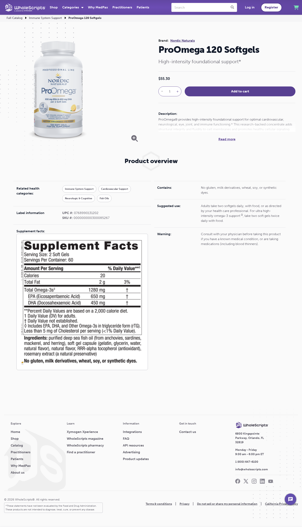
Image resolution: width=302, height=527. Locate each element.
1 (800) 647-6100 (246, 462)
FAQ (126, 439)
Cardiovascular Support (114, 189)
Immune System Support (45, 18)
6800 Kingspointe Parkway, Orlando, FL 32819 (249, 438)
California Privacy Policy (281, 504)
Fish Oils (104, 198)
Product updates (136, 459)
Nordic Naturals (182, 41)
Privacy (184, 504)
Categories (71, 7)
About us (17, 472)
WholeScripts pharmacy (85, 445)
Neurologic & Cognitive (78, 198)
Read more (226, 139)
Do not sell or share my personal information (227, 504)
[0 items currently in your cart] (296, 7)
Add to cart (240, 91)
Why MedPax (98, 7)
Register (271, 7)
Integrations (132, 432)
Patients (143, 7)
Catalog (17, 445)
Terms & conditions (159, 504)
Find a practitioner (81, 452)
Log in (250, 7)
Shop (54, 7)
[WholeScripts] (25, 7)
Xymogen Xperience (82, 432)
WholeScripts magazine (85, 439)
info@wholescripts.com (251, 469)
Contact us (187, 432)
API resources (133, 445)
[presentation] (233, 7)
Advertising (131, 452)
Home (15, 432)
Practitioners (122, 7)
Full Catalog (14, 18)
